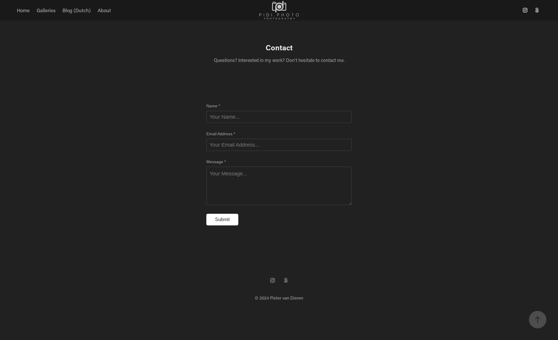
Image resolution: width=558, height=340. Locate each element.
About (104, 10)
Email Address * (220, 134)
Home (23, 10)
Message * (216, 162)
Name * (213, 106)
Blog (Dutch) (76, 10)
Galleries (46, 10)
